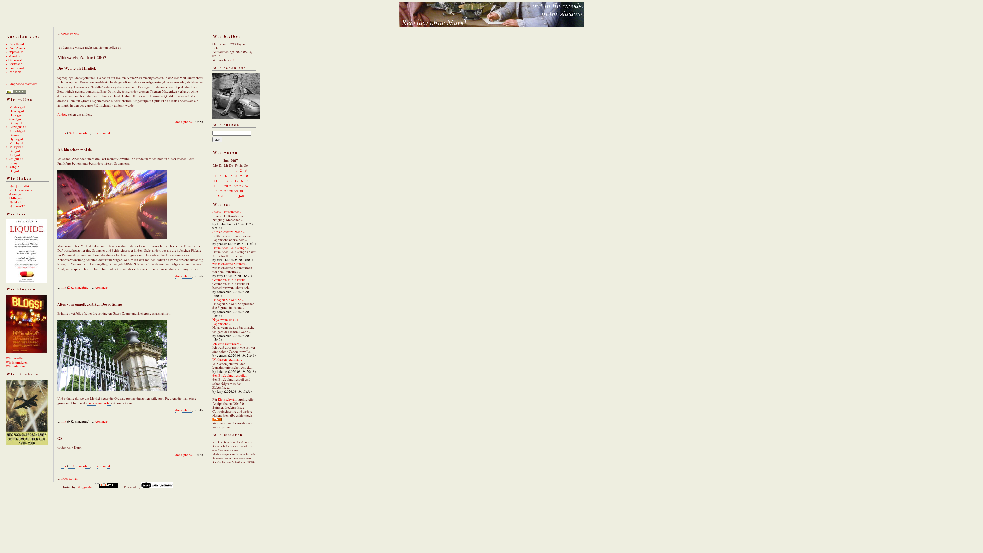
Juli (241, 196)
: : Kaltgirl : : (15, 155)
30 (241, 191)
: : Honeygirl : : (16, 115)
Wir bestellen (15, 358)
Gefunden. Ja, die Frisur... (229, 279)
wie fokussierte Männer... (229, 263)
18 (215, 186)
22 (236, 186)
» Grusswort (14, 60)
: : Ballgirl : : (15, 150)
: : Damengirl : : (17, 111)
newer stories (70, 33)
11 (215, 181)
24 (246, 186)
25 (215, 191)
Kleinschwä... (227, 399)
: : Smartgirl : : (16, 118)
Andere (62, 114)
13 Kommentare (79, 466)
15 (236, 181)
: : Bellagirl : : (15, 123)
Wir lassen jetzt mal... (227, 359)
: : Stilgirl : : (14, 158)
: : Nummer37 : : (17, 206)
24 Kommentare (79, 133)
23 (241, 186)
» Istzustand (14, 63)
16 (241, 181)
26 (221, 191)
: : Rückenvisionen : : (21, 190)
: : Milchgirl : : (16, 143)
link (63, 133)
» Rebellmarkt (16, 43)
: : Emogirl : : (15, 163)
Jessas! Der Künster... (226, 211)
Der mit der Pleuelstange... (230, 247)
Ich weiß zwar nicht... (227, 343)
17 (246, 181)
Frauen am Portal (99, 403)
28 (231, 191)
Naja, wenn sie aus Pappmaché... (225, 321)
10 (246, 175)
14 (231, 181)
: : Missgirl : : (15, 146)
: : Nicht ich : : (16, 202)
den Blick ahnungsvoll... (229, 375)
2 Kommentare (78, 287)
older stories (69, 478)
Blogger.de (84, 487)
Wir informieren (17, 362)
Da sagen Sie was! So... (228, 299)
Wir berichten (15, 366)
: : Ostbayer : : (15, 198)
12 (221, 181)
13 (226, 181)
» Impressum (14, 51)
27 (226, 191)
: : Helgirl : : (14, 170)
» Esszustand (15, 68)
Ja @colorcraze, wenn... (228, 231)
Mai (220, 196)
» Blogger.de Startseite (21, 83)
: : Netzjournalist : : (19, 186)
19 (221, 186)
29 (236, 191)
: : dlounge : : (15, 194)
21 (231, 186)
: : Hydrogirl (14, 138)
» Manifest (13, 56)
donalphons (183, 121)
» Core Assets (15, 48)
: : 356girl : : (14, 166)
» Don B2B (14, 71)
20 (226, 186)
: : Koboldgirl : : (17, 131)
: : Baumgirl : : (16, 135)
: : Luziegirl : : (16, 126)
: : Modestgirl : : (17, 106)
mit (232, 60)
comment (103, 133)
